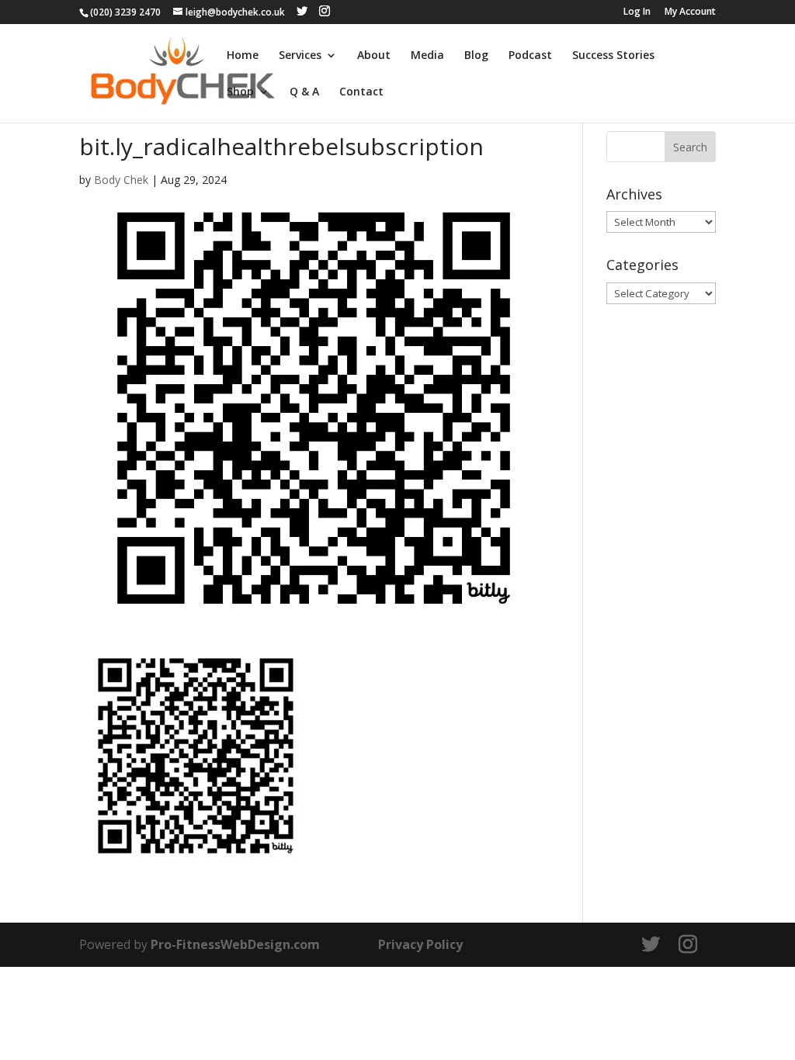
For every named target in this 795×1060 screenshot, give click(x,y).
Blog (476, 56)
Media (427, 56)
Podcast (530, 56)
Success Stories (613, 56)
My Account (690, 12)
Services (300, 56)
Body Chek (121, 179)
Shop (240, 92)
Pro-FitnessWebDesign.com (235, 944)
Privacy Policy (420, 944)
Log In (637, 12)
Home (243, 56)
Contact (361, 92)
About (374, 56)
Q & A (304, 92)
